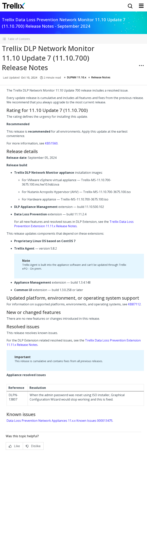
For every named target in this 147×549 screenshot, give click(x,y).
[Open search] (130, 6)
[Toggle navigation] (141, 6)
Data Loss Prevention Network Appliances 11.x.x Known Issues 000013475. (60, 420)
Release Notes (100, 77)
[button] (73, 39)
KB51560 (51, 143)
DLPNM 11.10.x (76, 77)
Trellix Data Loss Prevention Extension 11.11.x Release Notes (74, 224)
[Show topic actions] (141, 65)
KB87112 (134, 304)
